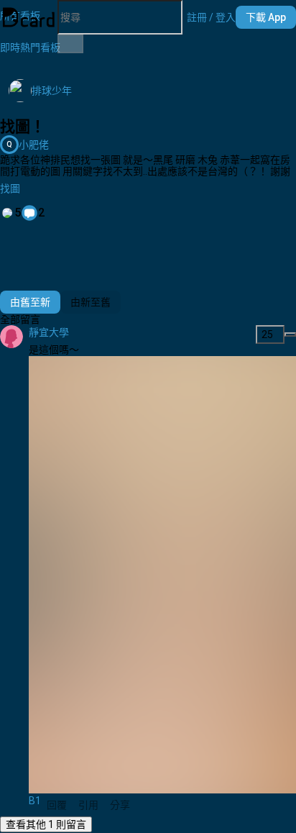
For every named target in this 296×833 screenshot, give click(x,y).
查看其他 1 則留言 (46, 824)
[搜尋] (70, 44)
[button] (211, 17)
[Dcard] (28, 17)
